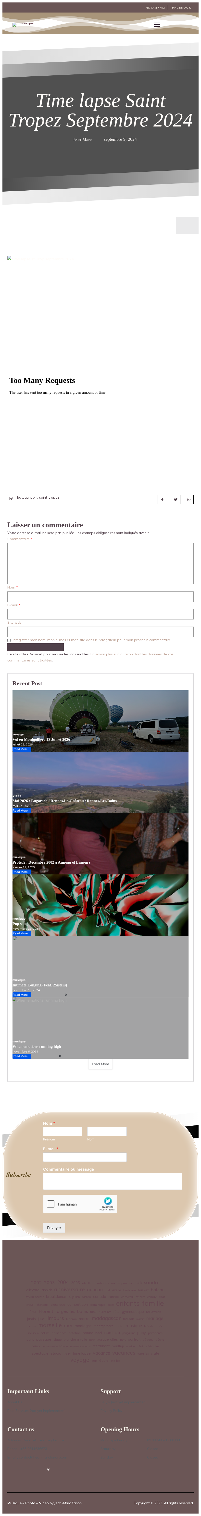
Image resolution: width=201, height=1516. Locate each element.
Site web (14, 622)
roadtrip (118, 1346)
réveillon (131, 1346)
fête (116, 1311)
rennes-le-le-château (55, 1346)
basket (143, 1290)
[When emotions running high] (100, 1028)
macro (84, 1319)
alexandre (148, 1282)
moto (119, 1326)
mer (68, 1325)
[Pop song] (100, 905)
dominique (97, 1304)
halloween (153, 1312)
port (123, 1339)
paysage (43, 1339)
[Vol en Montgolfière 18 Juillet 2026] (100, 721)
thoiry (67, 1353)
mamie (140, 1319)
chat (162, 1297)
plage (57, 1339)
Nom (12, 587)
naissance (59, 1333)
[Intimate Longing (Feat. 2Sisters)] (100, 966)
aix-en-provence (122, 1283)
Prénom (49, 1139)
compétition (77, 1304)
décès (111, 1304)
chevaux (43, 1304)
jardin (31, 1319)
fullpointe (105, 1312)
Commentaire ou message (68, 1169)
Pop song (20, 924)
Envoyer (54, 1227)
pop (92, 1339)
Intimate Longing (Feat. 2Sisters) (40, 985)
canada (99, 1296)
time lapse (82, 1353)
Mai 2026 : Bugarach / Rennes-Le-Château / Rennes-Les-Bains (65, 801)
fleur (33, 1311)
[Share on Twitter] (175, 499)
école (104, 1360)
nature (88, 1333)
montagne (83, 1326)
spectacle (40, 1353)
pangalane (128, 1333)
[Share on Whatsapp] (188, 499)
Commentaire (19, 539)
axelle (116, 1290)
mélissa (45, 1333)
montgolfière (103, 1326)
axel (107, 1290)
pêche (160, 1339)
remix (36, 1346)
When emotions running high (37, 1046)
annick (47, 1290)
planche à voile (75, 1339)
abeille (86, 1283)
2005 (75, 1283)
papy (141, 1333)
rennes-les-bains (80, 1346)
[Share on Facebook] (162, 499)
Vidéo (17, 796)
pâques (148, 1339)
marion (32, 1326)
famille (153, 1303)
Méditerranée (153, 1326)
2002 (36, 1282)
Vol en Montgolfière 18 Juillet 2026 (41, 739)
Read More (21, 749)
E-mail (13, 605)
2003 (49, 1282)
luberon (71, 1319)
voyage (18, 734)
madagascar (106, 1318)
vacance (101, 1353)
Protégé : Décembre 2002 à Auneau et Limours (51, 862)
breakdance (56, 1296)
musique (19, 857)
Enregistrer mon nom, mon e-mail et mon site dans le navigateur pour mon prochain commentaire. (92, 640)
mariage (154, 1318)
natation (75, 1333)
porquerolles (107, 1339)
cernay (152, 1297)
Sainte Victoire (148, 1346)
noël (108, 1332)
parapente (155, 1333)
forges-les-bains (71, 1311)
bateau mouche (34, 1297)
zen (94, 1360)
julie (41, 1319)
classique (58, 1304)
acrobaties (101, 1283)
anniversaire (69, 1289)
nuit (117, 1333)
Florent (46, 1311)
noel (98, 1333)
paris (30, 1339)
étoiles (115, 1360)
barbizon (129, 1290)
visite (155, 1353)
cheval (30, 1304)
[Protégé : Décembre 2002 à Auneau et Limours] (100, 843)
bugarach (74, 1297)
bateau (157, 1289)
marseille (50, 1325)
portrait (134, 1339)
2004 (63, 1282)
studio (56, 1353)
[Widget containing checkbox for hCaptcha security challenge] (80, 1204)
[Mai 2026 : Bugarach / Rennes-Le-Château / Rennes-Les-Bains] (100, 782)
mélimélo (33, 1333)
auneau (95, 1289)
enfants (128, 1303)
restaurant (101, 1346)
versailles (143, 1353)
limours (55, 1318)
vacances (123, 1352)
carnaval (127, 1297)
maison (128, 1319)
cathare (140, 1297)
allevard (32, 1290)
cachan (86, 1297)
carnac (113, 1296)
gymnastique (133, 1311)
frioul (93, 1312)
